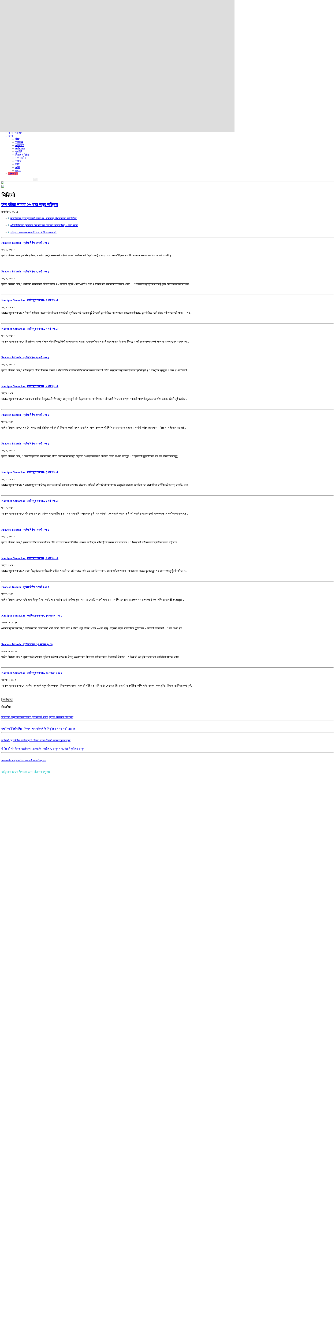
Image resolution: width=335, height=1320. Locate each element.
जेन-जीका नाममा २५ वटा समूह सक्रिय (29, 204)
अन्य (17, 167)
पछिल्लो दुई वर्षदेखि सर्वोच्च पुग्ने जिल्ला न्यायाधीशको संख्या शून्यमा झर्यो (35, 740)
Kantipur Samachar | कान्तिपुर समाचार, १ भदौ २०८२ (29, 558)
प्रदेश (18, 170)
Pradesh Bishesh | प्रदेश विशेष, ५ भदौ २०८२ (25, 357)
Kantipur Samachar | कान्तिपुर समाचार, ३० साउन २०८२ (31, 672)
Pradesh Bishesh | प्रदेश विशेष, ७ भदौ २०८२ (25, 242)
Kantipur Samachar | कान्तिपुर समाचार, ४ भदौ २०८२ (29, 386)
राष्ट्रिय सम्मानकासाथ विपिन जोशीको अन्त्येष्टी (33, 232)
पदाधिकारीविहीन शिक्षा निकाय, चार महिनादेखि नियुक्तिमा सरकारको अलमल (38, 728)
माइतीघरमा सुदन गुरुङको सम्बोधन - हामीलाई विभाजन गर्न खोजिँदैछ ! (43, 218)
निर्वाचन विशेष (22, 154)
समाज (18, 160)
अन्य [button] (10, 135)
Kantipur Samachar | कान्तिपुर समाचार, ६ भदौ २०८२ (29, 300)
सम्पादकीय (20, 157)
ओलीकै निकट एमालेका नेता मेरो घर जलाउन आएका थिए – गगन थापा (44, 225)
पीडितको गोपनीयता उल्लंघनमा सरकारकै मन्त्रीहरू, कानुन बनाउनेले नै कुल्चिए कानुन (42, 748)
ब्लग (17, 164)
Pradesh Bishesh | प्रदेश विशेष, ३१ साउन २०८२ (27, 644)
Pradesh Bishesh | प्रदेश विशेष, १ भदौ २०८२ (25, 586)
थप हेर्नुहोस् (7, 699)
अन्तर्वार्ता (19, 145)
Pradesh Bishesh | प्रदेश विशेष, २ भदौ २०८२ (25, 529)
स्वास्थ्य (19, 142)
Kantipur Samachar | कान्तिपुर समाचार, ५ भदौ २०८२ (29, 328)
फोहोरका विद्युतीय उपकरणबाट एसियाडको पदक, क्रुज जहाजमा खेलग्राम (37, 717)
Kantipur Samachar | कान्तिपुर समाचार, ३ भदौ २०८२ (29, 472)
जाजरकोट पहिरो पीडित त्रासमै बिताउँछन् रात (23, 760)
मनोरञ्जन (20, 148)
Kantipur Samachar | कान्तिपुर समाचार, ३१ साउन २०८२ (31, 615)
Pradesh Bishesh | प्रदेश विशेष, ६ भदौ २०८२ (25, 271)
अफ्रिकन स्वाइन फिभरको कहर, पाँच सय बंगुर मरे (25, 771)
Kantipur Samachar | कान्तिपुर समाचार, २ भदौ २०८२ (29, 500)
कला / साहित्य (15, 132)
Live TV (13, 173)
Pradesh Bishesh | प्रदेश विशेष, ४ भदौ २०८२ (25, 414)
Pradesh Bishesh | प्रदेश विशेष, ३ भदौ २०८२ (25, 443)
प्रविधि (18, 151)
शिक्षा (17, 139)
